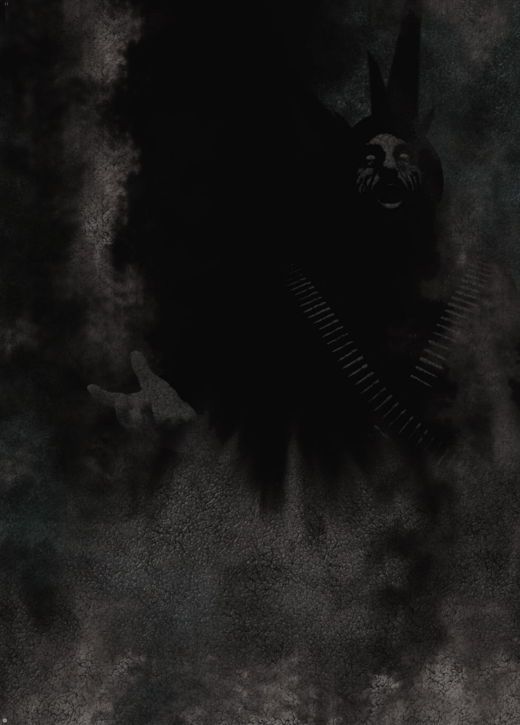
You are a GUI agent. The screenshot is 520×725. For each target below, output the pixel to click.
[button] (260, 720)
